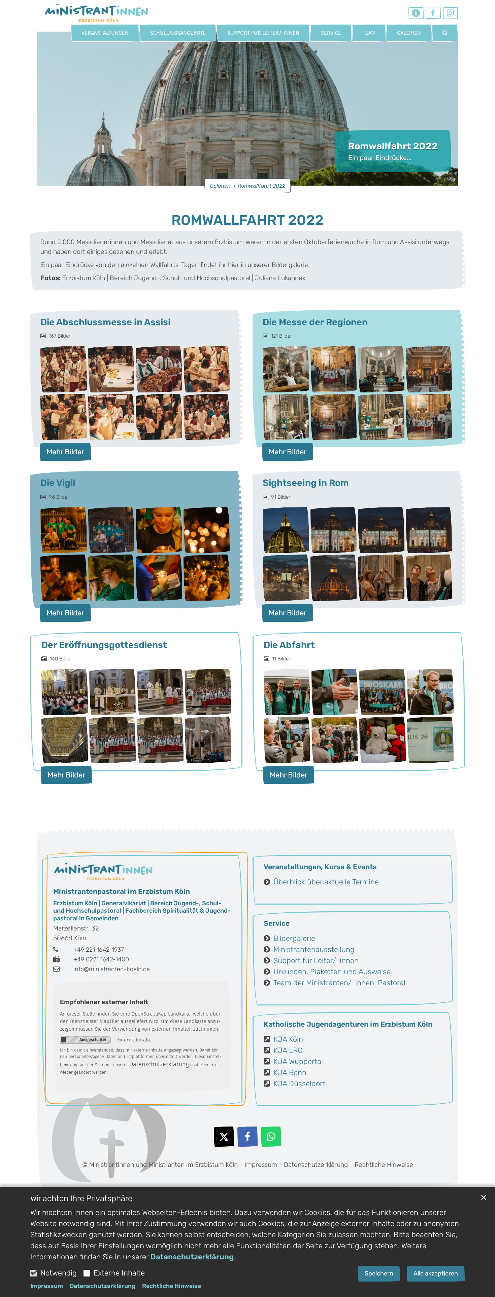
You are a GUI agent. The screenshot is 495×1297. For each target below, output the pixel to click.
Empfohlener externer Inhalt (104, 1002)
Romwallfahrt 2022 (261, 186)
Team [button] (369, 33)
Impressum (46, 1286)
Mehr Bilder (65, 451)
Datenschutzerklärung (192, 1256)
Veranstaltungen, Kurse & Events (320, 867)
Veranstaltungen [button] (105, 33)
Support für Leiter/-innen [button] (263, 33)
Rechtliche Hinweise (171, 1286)
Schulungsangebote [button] (178, 33)
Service (277, 923)
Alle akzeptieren (436, 1273)
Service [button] (331, 33)
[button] (445, 33)
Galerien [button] (409, 33)
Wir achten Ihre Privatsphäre (81, 1198)
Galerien (220, 186)
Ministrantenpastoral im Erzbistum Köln (121, 891)
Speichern (379, 1273)
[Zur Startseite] (96, 11)
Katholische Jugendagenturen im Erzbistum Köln (348, 1024)
